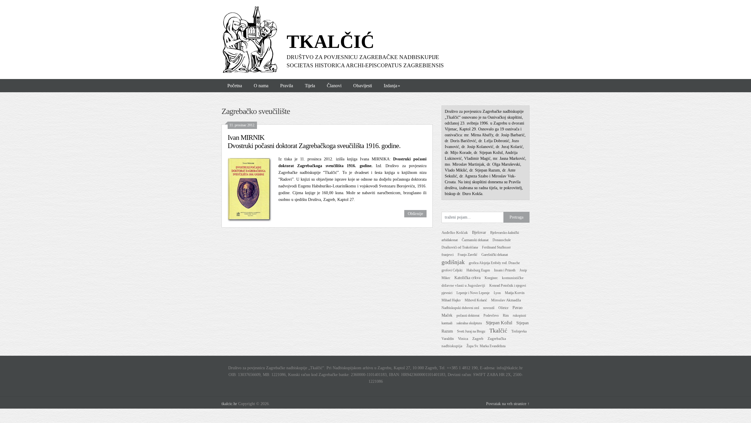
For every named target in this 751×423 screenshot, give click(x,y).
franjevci (448, 255)
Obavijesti (362, 85)
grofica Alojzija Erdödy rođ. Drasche (494, 263)
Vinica (463, 339)
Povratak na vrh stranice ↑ (508, 404)
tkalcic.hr (229, 404)
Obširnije (415, 214)
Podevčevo (491, 315)
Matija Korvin (515, 293)
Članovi (334, 85)
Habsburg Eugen (478, 270)
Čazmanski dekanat (475, 240)
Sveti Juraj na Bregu (471, 331)
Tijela (310, 85)
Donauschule (502, 240)
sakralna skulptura (469, 323)
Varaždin (448, 339)
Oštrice (503, 308)
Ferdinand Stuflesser (496, 247)
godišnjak (453, 262)
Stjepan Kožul (499, 322)
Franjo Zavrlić (467, 255)
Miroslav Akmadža (506, 300)
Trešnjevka (519, 331)
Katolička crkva (467, 278)
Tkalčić (498, 330)
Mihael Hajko (451, 300)
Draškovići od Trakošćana (460, 247)
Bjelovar (479, 232)
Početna (234, 85)
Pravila (286, 85)
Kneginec (491, 278)
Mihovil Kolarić (476, 300)
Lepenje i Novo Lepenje (473, 293)
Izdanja (392, 85)
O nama (261, 85)
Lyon (497, 293)
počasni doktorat (467, 315)
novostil (488, 308)
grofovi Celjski (452, 270)
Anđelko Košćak (455, 233)
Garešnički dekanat (494, 255)
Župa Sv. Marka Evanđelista (485, 346)
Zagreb (477, 339)
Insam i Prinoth (504, 270)
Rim (506, 315)
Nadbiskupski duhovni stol (460, 308)
